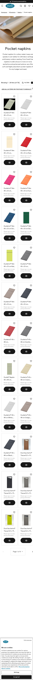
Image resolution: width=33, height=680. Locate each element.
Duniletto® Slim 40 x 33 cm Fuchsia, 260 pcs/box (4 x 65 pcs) (9, 190)
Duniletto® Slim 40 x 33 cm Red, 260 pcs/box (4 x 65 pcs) (26, 152)
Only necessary (28, 640)
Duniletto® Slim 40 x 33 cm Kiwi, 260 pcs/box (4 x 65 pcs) (9, 265)
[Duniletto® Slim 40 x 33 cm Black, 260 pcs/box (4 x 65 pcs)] (26, 293)
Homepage (4, 12)
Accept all (16, 677)
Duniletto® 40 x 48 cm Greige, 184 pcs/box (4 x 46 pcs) (26, 416)
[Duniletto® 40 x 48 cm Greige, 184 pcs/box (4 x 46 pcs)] (26, 406)
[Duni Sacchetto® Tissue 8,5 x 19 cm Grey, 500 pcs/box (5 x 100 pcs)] (26, 482)
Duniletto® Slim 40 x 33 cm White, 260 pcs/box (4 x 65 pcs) (26, 114)
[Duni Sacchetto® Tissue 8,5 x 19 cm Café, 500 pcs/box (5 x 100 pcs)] (26, 444)
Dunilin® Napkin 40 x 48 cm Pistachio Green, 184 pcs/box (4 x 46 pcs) (9, 379)
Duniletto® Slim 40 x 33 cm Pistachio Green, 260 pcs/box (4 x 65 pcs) (9, 114)
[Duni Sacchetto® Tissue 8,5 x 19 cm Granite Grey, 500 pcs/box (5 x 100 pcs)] (26, 520)
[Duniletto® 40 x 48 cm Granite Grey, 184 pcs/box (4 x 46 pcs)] (26, 331)
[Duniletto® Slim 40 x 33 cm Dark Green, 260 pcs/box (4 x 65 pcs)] (26, 217)
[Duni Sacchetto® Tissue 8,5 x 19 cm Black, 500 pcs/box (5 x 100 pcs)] (9, 482)
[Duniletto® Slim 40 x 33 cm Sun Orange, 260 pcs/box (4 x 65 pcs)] (26, 180)
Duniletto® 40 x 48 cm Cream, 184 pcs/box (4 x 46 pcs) (26, 379)
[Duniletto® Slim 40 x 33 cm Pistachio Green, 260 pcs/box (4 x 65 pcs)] (9, 104)
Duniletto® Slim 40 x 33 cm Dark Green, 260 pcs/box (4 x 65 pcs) (26, 227)
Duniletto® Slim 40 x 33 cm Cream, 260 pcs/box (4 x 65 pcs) (9, 152)
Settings (16, 672)
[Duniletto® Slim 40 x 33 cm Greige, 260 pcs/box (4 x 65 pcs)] (9, 293)
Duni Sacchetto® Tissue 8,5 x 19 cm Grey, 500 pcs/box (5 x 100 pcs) (26, 492)
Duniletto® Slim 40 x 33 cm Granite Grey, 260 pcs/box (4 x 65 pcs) (26, 265)
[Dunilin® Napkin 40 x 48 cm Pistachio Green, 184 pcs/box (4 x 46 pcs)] (9, 369)
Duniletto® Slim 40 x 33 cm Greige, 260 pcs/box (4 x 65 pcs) (9, 303)
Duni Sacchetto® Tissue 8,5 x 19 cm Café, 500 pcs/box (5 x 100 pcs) (26, 454)
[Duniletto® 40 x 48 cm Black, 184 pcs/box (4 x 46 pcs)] (9, 444)
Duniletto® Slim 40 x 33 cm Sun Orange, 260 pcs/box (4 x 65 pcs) (26, 190)
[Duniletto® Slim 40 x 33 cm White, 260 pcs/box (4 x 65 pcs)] (26, 104)
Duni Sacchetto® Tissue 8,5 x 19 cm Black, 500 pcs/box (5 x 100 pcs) (9, 492)
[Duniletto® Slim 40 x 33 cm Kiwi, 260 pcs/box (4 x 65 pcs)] (9, 255)
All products (12, 12)
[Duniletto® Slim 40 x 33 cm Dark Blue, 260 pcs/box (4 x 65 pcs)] (9, 217)
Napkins (20, 12)
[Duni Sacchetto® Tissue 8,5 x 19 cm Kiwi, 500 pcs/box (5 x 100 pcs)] (9, 520)
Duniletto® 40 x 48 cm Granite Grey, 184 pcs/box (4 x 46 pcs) (26, 341)
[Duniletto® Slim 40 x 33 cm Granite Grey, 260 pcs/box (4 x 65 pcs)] (26, 255)
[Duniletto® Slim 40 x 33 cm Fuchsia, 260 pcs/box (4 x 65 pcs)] (9, 180)
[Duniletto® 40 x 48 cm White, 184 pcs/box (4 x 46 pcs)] (9, 406)
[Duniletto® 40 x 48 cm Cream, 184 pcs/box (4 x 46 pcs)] (26, 369)
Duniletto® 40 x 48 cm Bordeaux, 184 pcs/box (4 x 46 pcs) (9, 341)
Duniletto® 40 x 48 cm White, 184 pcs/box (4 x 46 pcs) (9, 416)
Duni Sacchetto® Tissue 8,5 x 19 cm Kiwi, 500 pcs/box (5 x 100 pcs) (9, 530)
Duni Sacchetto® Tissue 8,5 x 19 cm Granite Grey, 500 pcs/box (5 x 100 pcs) (26, 530)
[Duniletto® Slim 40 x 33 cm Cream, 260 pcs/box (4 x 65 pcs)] (9, 142)
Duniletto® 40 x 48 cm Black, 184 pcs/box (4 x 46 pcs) (9, 454)
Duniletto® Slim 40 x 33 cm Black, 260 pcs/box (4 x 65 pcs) (26, 303)
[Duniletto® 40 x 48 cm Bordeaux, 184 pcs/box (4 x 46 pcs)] (9, 331)
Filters (8, 78)
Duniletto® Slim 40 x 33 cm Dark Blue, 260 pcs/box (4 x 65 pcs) (9, 227)
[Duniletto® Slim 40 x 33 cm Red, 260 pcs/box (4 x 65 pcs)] (26, 142)
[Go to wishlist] (29, 6)
